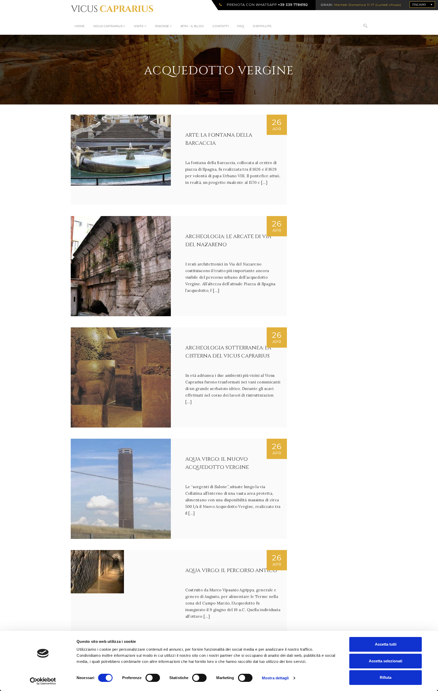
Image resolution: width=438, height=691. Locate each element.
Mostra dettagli (275, 678)
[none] (422, 5)
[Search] (365, 26)
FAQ (240, 26)
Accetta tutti (385, 644)
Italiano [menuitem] (419, 4)
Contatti (220, 26)
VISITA (139, 26)
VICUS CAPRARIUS (108, 26)
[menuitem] (422, 5)
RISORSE (162, 26)
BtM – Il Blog (192, 26)
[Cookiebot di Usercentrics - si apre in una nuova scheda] (43, 681)
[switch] (148, 676)
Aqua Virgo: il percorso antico (231, 570)
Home (80, 26)
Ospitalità (262, 26)
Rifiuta (385, 677)
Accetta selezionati (385, 661)
